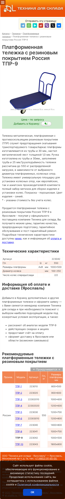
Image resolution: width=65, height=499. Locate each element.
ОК (32, 492)
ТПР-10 (19, 444)
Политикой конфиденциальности (38, 484)
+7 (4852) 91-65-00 (46, 458)
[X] (53, 25)
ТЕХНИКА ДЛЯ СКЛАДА (40, 8)
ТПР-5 (18, 412)
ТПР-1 (18, 386)
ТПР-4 (18, 405)
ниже (18, 238)
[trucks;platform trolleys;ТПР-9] (46, 123)
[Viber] (47, 25)
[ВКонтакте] (59, 25)
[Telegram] (23, 25)
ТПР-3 (18, 399)
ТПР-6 (18, 418)
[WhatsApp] (29, 25)
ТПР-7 (18, 425)
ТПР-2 (18, 392)
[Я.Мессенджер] (35, 25)
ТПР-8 (18, 431)
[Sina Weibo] (41, 25)
